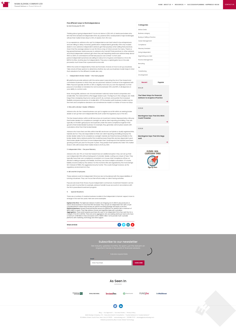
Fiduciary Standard (144, 48)
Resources (179, 5)
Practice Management (145, 60)
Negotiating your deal (145, 56)
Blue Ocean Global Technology (124, 320)
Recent (144, 82)
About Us (167, 5)
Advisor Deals (142, 29)
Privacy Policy (131, 313)
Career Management (145, 41)
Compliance (142, 45)
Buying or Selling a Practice (146, 37)
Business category (144, 33)
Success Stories (120, 313)
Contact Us (229, 4)
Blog (100, 313)
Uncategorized (143, 75)
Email (92, 259)
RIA (139, 67)
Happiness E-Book (212, 5)
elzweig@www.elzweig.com (145, 317)
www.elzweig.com (119, 317)
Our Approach (108, 313)
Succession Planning (195, 5)
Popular (161, 82)
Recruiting (141, 63)
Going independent (144, 52)
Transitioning (142, 71)
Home (160, 5)
